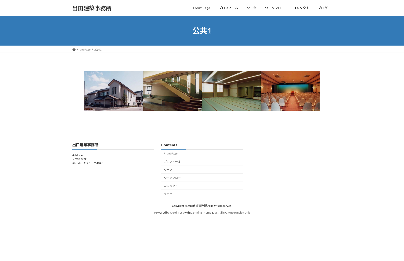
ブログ (168, 194)
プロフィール (172, 161)
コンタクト (171, 186)
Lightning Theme (200, 212)
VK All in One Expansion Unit (232, 212)
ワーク (168, 170)
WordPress (177, 212)
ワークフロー (172, 177)
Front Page (170, 153)
